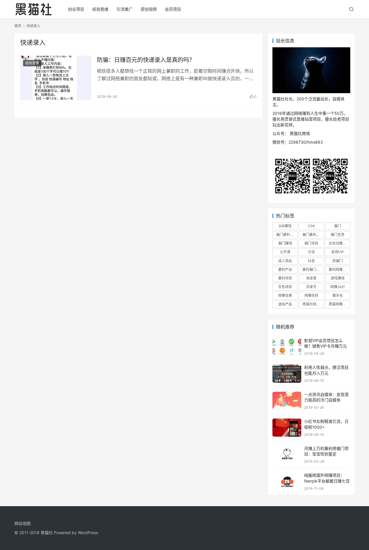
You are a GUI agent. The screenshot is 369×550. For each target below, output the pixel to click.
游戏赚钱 (337, 278)
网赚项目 (311, 295)
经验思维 (100, 9)
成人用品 (285, 261)
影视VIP (338, 252)
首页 (17, 26)
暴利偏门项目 (312, 269)
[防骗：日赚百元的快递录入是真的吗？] (55, 78)
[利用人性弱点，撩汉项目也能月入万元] (286, 374)
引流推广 (124, 9)
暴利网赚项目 (339, 269)
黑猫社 (47, 532)
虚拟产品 (285, 304)
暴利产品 (285, 269)
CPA (311, 226)
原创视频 (149, 9)
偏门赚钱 (285, 243)
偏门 (337, 226)
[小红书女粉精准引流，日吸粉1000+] (286, 427)
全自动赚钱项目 (339, 243)
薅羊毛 (337, 295)
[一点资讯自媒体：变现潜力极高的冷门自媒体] (286, 401)
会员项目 (173, 9)
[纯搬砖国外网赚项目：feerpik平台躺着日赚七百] (286, 481)
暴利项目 (285, 278)
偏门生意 (337, 234)
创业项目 (76, 9)
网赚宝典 (285, 295)
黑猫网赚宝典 (339, 304)
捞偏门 (337, 261)
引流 (311, 252)
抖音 (311, 261)
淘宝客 (311, 278)
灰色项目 (285, 287)
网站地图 (22, 523)
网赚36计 (337, 287)
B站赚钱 (285, 226)
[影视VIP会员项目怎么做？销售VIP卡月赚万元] (286, 347)
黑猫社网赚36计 (313, 304)
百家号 (311, 287)
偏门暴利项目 (312, 234)
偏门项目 (311, 243)
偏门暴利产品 (286, 234)
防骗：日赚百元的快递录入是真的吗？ (146, 60)
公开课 (285, 252)
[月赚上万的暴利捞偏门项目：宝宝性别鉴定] (286, 455)
